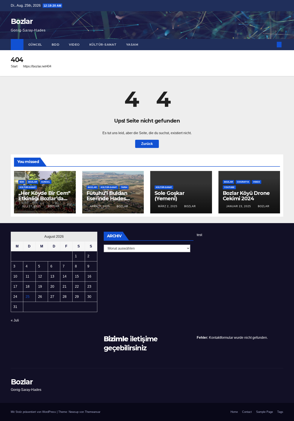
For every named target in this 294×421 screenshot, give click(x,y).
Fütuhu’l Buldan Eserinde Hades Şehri (107, 198)
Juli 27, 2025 (32, 206)
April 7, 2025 (100, 206)
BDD (56, 45)
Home (234, 411)
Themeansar (92, 411)
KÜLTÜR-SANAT (103, 45)
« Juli (15, 320)
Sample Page (264, 411)
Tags (280, 411)
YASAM (132, 45)
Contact (247, 411)
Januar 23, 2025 (239, 206)
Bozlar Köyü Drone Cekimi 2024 (246, 196)
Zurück (147, 144)
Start (14, 66)
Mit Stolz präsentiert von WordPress (34, 411)
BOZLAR (32, 182)
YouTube (229, 187)
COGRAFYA (243, 182)
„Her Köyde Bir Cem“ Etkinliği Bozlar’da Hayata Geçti (44, 198)
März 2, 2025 (168, 206)
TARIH (124, 187)
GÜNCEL (35, 45)
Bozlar (21, 21)
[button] (272, 44)
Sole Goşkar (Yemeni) (169, 196)
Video (74, 45)
